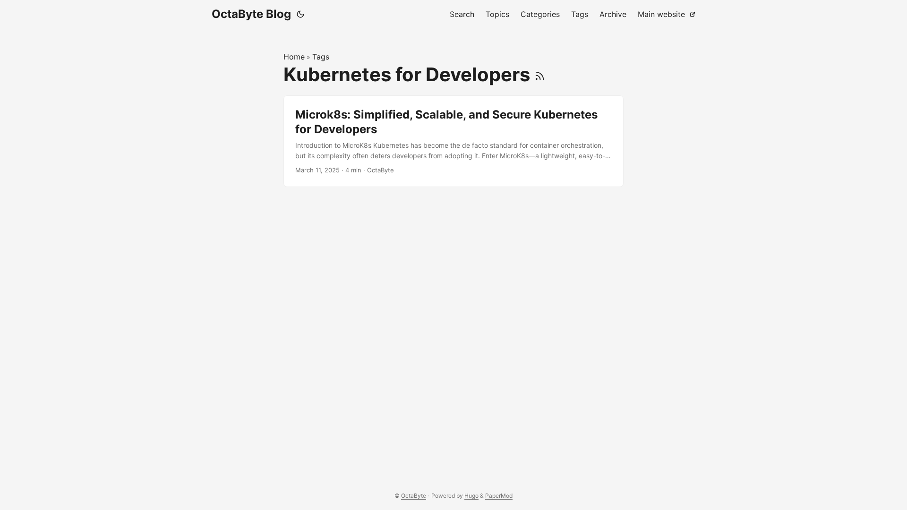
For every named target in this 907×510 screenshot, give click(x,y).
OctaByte (413, 495)
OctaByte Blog (251, 14)
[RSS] (539, 74)
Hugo (471, 495)
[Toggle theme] (300, 14)
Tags (320, 56)
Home (294, 56)
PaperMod (499, 495)
